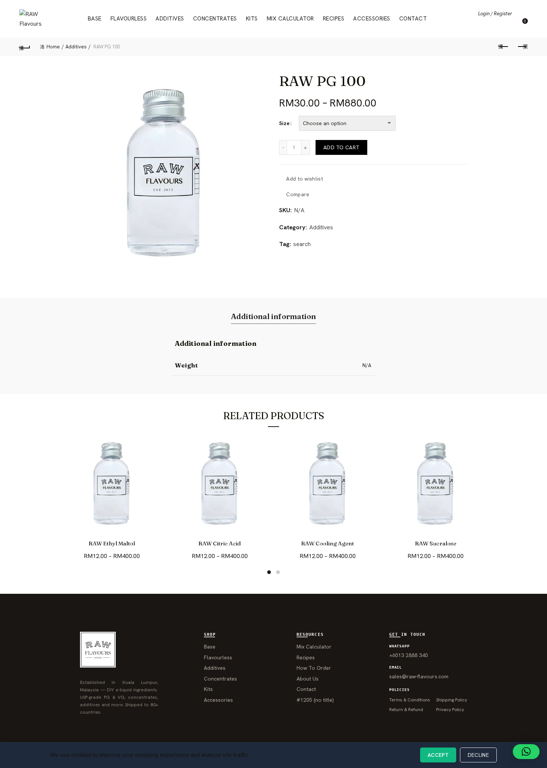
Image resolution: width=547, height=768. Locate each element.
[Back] (25, 46)
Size (284, 123)
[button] (526, 751)
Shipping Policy (451, 700)
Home (53, 47)
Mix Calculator (290, 18)
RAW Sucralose (435, 543)
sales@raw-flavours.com (418, 676)
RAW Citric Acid (219, 543)
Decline (478, 755)
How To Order (314, 668)
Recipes (334, 18)
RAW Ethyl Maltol (112, 543)
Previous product (503, 46)
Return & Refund (406, 710)
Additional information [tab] (273, 316)
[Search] (522, 13)
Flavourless (129, 18)
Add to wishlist (304, 178)
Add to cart (341, 147)
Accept (438, 755)
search (302, 244)
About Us (308, 678)
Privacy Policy (450, 710)
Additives (170, 18)
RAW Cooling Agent (327, 543)
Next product (522, 46)
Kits (252, 18)
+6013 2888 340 (408, 655)
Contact (413, 18)
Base (95, 18)
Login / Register (495, 13)
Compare (297, 194)
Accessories (371, 18)
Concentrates (215, 18)
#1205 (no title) (315, 700)
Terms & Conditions (409, 700)
